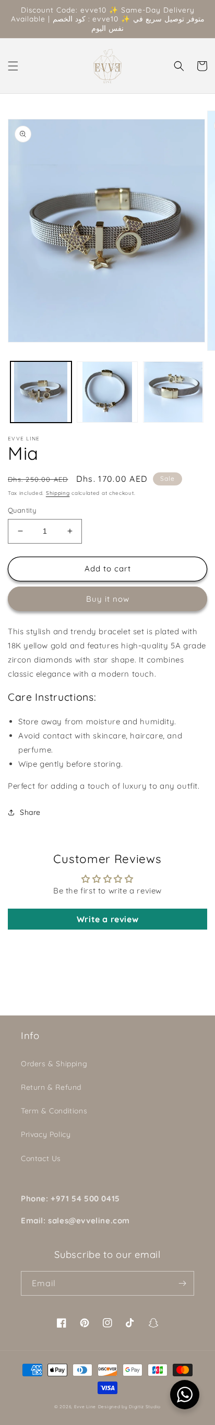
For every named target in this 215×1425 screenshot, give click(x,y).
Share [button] (30, 812)
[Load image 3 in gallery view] (173, 392)
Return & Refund (51, 1087)
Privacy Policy (45, 1134)
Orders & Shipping (54, 1063)
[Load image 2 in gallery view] (107, 392)
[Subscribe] (182, 1283)
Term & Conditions (54, 1110)
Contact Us (41, 1158)
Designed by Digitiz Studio (129, 1406)
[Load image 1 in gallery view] (40, 392)
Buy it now (107, 599)
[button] (13, 66)
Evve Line (85, 1406)
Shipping (58, 493)
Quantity (22, 510)
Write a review (107, 919)
